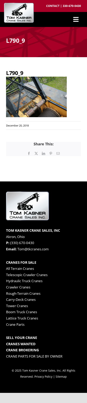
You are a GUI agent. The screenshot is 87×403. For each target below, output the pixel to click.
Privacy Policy (43, 376)
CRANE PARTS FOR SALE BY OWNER (34, 356)
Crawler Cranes (18, 287)
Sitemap (61, 376)
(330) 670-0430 (22, 242)
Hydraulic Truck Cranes (24, 281)
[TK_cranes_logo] (19, 4)
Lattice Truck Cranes (22, 318)
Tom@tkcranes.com (33, 249)
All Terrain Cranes (20, 268)
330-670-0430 (72, 6)
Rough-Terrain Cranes (23, 293)
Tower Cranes (17, 305)
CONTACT (53, 6)
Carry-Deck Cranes (21, 299)
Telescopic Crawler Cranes (27, 274)
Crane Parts (15, 324)
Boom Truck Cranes (21, 312)
